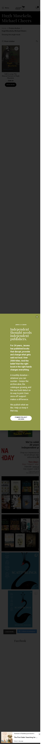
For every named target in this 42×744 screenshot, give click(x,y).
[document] (20, 372)
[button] (37, 317)
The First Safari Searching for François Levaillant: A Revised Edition (26, 737)
